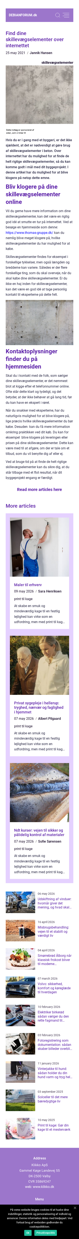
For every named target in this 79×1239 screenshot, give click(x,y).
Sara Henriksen (50, 591)
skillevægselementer (57, 63)
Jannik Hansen (41, 53)
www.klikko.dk (43, 1187)
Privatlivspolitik (45, 1232)
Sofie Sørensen (49, 841)
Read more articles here (39, 489)
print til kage (23, 599)
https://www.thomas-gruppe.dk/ (29, 233)
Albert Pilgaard (49, 719)
